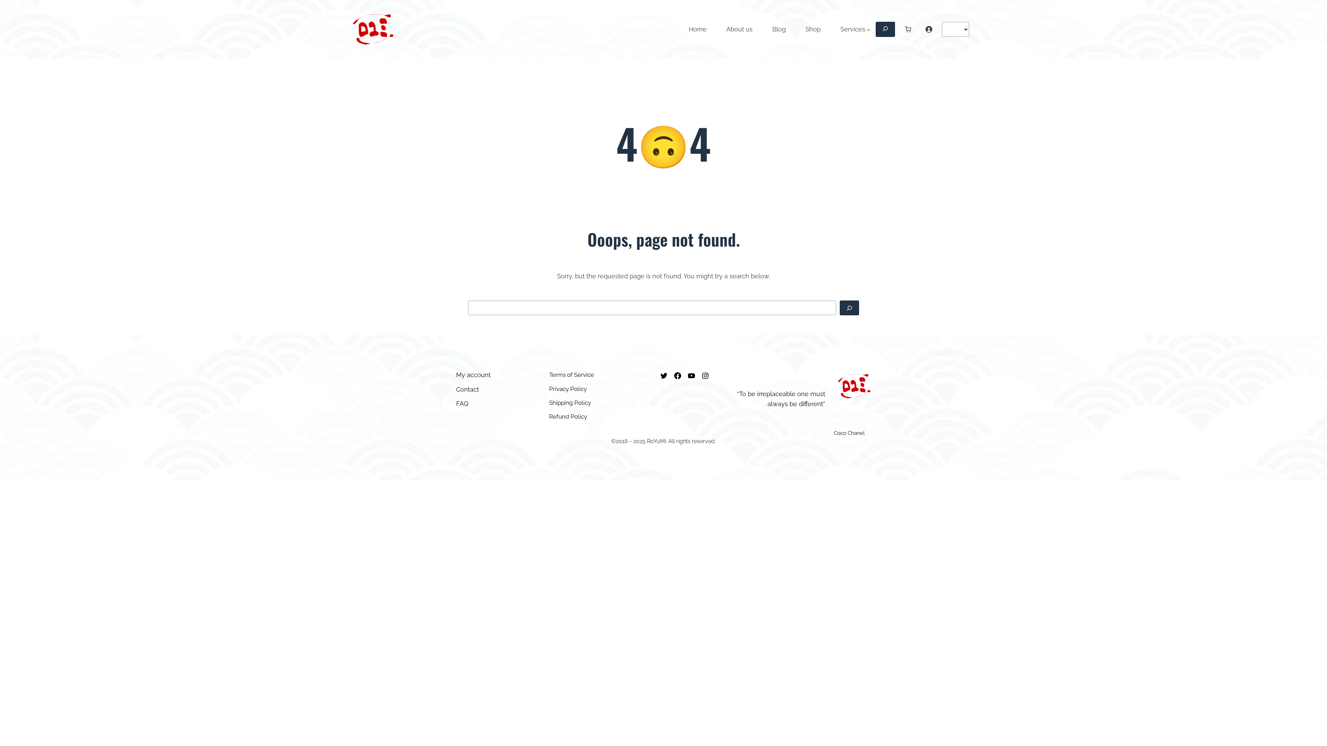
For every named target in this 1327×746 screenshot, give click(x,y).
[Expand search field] (885, 29)
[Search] (849, 307)
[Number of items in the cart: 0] (908, 29)
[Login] (929, 29)
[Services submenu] (868, 29)
